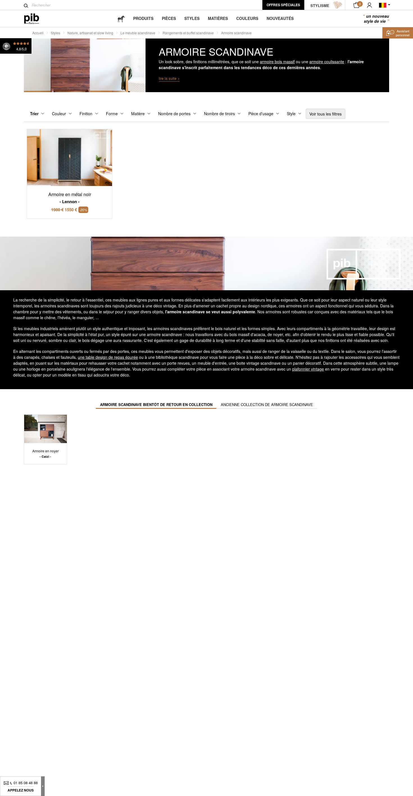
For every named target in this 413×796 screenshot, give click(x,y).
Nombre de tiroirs (219, 113)
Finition (86, 113)
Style (291, 113)
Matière (138, 113)
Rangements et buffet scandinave (188, 32)
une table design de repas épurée (108, 357)
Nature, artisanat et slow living (90, 32)
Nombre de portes (174, 113)
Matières (218, 18)
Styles (191, 18)
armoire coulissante (326, 61)
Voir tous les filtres (325, 114)
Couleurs (247, 18)
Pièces (169, 18)
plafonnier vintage (308, 369)
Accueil (38, 32)
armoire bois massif (277, 61)
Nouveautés (280, 18)
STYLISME (319, 5)
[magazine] (121, 18)
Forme (112, 113)
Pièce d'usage (260, 113)
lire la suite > (169, 78)
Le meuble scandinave (138, 32)
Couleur (59, 113)
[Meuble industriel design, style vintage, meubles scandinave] (36, 18)
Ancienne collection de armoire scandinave (267, 404)
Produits (143, 18)
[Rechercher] (26, 6)
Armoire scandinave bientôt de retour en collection (156, 404)
